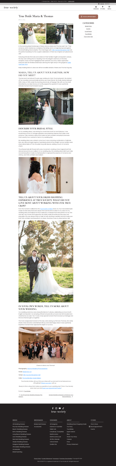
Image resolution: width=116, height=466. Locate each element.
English (102, 4)
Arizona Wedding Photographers (37, 369)
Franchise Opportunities (66, 458)
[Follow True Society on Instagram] (56, 408)
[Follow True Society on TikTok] (63, 408)
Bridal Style (88, 26)
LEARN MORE (71, 1)
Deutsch (107, 4)
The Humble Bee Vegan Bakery (31, 378)
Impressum (56, 458)
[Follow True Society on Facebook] (53, 408)
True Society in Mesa (46, 209)
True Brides (27, 391)
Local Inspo (88, 31)
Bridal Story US (27, 372)
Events (88, 29)
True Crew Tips (88, 37)
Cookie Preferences (47, 458)
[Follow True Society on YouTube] (60, 408)
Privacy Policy (37, 458)
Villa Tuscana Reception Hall (60, 50)
